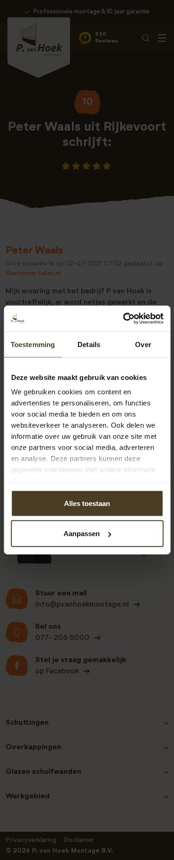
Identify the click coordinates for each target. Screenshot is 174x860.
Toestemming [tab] (33, 344)
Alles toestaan (87, 503)
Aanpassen (82, 534)
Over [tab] (143, 344)
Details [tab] (88, 344)
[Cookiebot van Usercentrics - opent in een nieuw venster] (123, 319)
